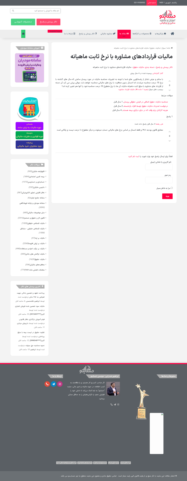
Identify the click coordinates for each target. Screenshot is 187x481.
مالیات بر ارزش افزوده (36, 243)
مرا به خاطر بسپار (163, 188)
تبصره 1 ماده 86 (142, 89)
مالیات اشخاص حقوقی (35, 223)
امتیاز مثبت (169, 80)
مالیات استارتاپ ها (100, 463)
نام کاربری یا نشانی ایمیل (160, 162)
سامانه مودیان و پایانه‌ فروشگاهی (31, 203)
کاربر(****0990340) (37, 340)
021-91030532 (139, 2)
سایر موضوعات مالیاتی (36, 212)
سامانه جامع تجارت (37, 197)
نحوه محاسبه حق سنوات (34, 345)
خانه (169, 48)
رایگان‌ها (160, 33)
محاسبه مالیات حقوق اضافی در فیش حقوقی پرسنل (146, 102)
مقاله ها (123, 33)
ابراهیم (33, 349)
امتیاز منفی (169, 91)
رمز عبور (168, 175)
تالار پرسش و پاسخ (87, 33)
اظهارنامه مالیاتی (38, 171)
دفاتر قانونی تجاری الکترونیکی (33, 192)
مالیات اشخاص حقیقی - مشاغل (32, 228)
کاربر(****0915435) (37, 314)
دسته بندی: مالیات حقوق (143, 67)
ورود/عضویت (55, 31)
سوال (164, 48)
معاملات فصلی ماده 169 (34, 270)
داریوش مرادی (22, 323)
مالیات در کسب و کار (85, 463)
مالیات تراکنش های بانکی (34, 254)
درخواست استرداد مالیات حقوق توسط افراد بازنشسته (146, 106)
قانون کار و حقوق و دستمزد (34, 218)
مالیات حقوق (155, 48)
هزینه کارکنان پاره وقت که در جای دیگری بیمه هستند (145, 110)
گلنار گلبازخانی (157, 73)
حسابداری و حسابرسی (36, 182)
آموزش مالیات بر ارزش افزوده (66, 463)
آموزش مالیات (125, 463)
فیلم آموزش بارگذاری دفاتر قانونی (31, 319)
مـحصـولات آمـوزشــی (23, 21)
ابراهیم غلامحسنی (33, 301)
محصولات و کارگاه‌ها (141, 33)
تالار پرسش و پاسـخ (48, 21)
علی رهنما (159, 124)
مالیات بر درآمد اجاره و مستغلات (32, 248)
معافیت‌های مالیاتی (37, 264)
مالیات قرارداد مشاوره (127, 89)
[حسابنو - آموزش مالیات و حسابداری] (167, 17)
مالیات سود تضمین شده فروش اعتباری (29, 306)
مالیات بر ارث (39, 238)
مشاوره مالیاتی (107, 33)
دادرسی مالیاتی (38, 187)
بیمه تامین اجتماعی (36, 176)
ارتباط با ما (69, 33)
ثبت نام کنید (133, 156)
